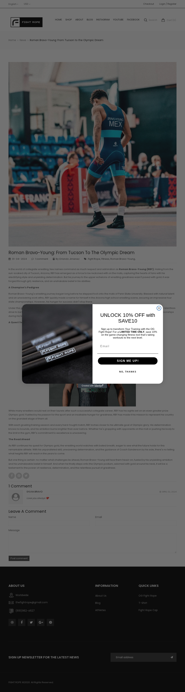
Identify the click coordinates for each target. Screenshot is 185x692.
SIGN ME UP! (128, 360)
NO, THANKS (127, 371)
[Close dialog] (159, 308)
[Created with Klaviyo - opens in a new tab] (92, 386)
